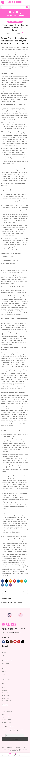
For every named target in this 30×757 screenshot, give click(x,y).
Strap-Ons (4, 666)
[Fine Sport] (20, 615)
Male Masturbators (6, 663)
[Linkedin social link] (18, 581)
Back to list (15, 591)
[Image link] (9, 624)
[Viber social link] (10, 585)
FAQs (3, 687)
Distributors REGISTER (7, 722)
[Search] (27, 7)
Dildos (3, 650)
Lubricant (4, 676)
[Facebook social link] (2, 581)
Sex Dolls (4, 671)
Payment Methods (6, 717)
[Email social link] (10, 581)
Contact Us (4, 690)
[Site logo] (15, 2)
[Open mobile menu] (2, 2)
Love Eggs (4, 655)
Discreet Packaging (6, 719)
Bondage (4, 668)
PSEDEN (9, 33)
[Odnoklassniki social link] (21, 581)
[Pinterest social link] (14, 581)
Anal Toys (4, 658)
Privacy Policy (5, 695)
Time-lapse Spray (6, 679)
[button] (3, 615)
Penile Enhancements (7, 660)
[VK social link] (2, 585)
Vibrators (4, 652)
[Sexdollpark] (9, 615)
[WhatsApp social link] (25, 581)
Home (7, 15)
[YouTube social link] (15, 641)
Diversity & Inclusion (7, 711)
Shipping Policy (5, 698)
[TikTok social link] (22, 641)
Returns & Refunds (6, 701)
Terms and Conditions (7, 692)
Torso (3, 674)
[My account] (28, 2)
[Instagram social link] (11, 641)
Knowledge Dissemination (17, 15)
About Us (4, 708)
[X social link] (6, 581)
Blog (3, 714)
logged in (10, 602)
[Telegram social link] (6, 585)
